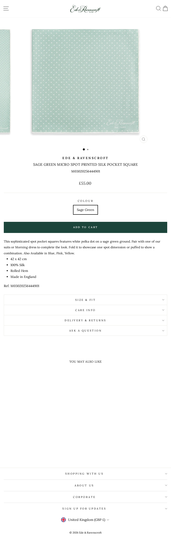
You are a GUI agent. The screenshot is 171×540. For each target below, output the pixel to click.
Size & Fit (85, 299)
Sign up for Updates (84, 508)
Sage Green (85, 210)
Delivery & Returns (85, 320)
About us (84, 485)
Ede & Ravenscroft (85, 158)
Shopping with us (84, 473)
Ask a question (85, 330)
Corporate (84, 497)
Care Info (85, 310)
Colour (85, 200)
